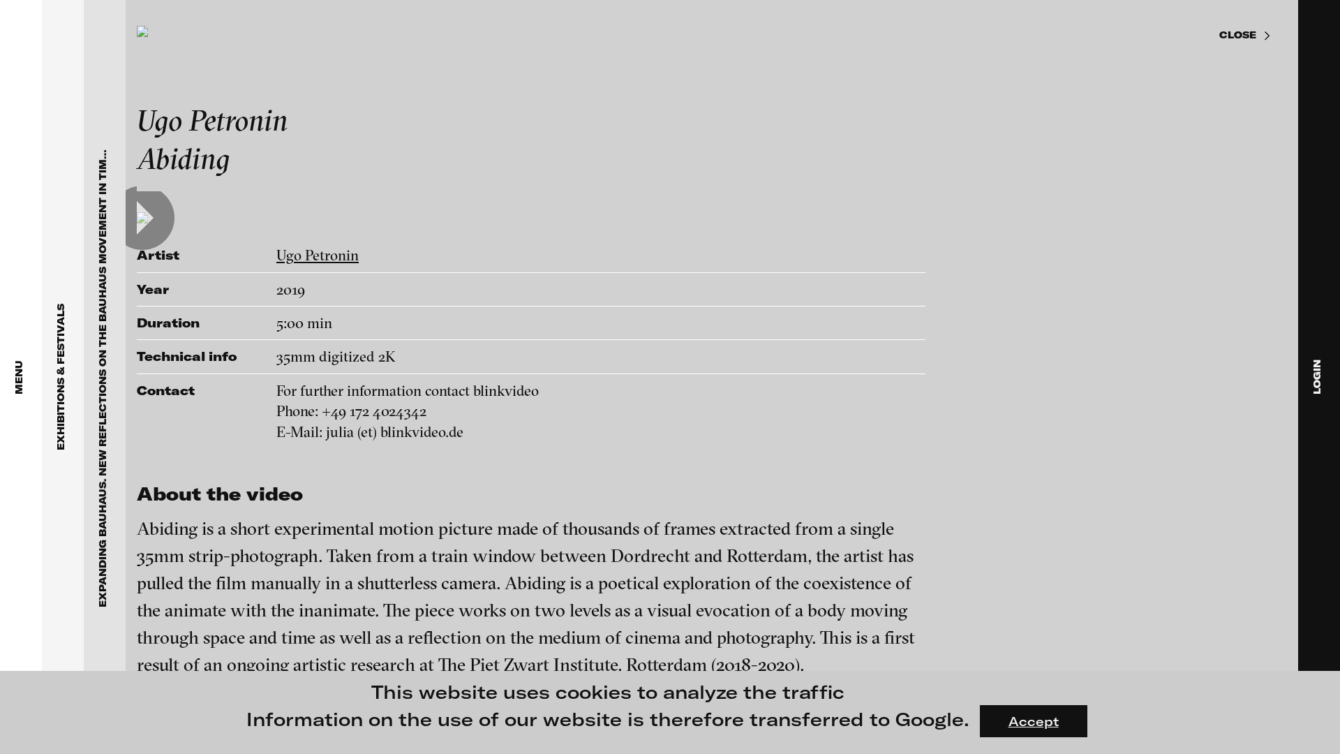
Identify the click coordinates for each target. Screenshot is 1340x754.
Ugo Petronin (317, 255)
